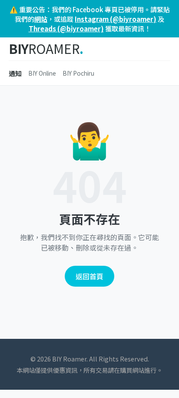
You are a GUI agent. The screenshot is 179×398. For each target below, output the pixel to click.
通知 (15, 73)
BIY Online (42, 73)
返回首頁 (89, 276)
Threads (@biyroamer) (66, 28)
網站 (40, 18)
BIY (46, 49)
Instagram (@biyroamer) (115, 18)
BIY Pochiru (78, 73)
